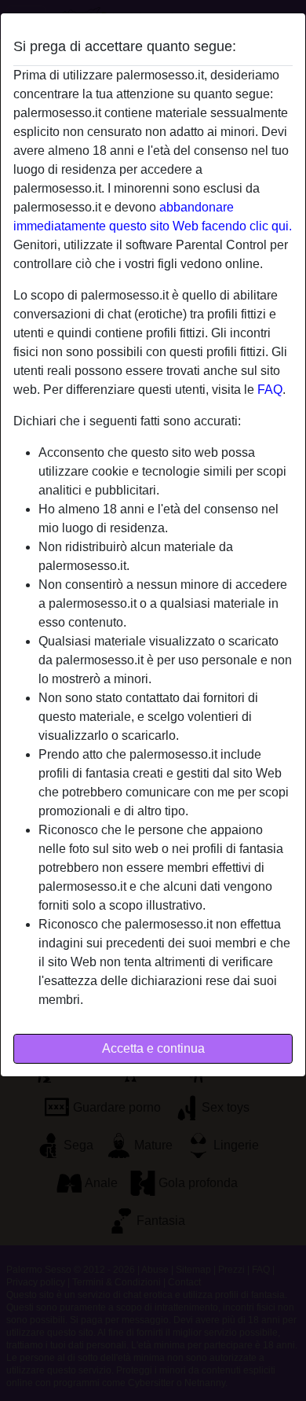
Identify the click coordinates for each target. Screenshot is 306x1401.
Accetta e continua (153, 1048)
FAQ (269, 389)
